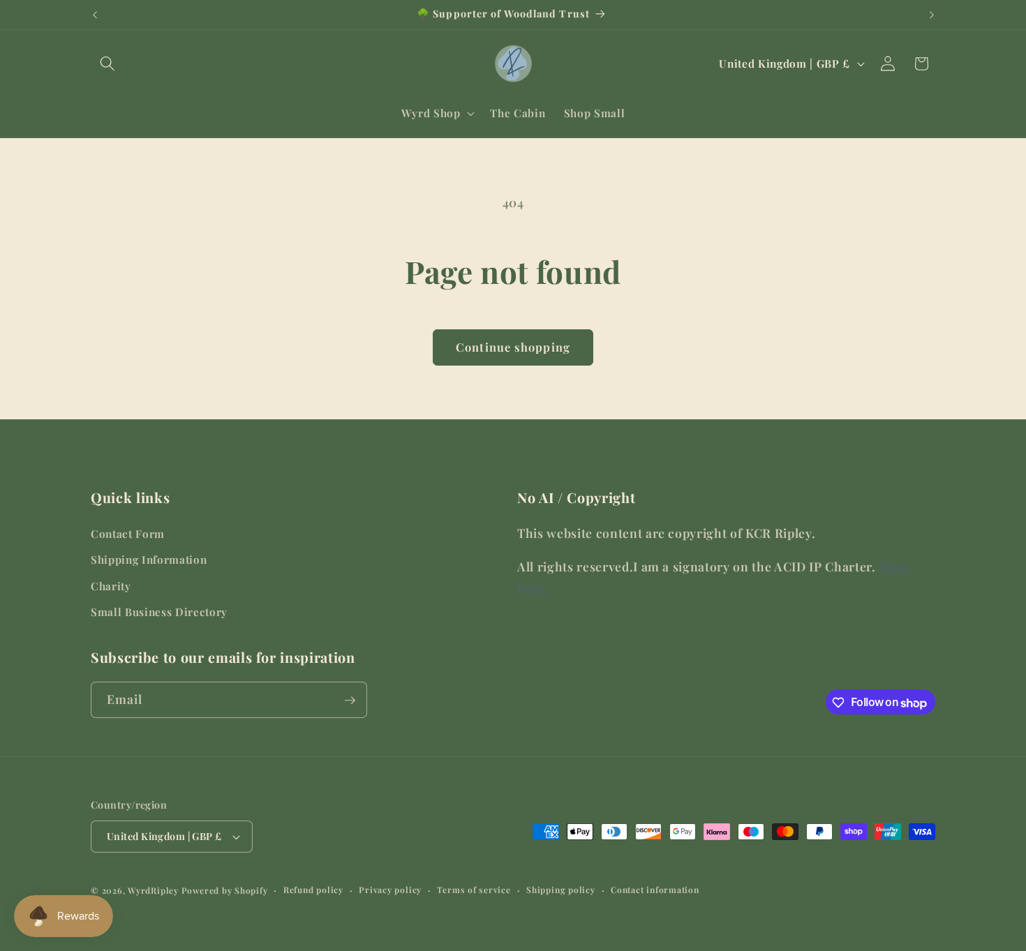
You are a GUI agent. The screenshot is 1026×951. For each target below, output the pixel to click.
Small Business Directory (159, 612)
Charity (111, 585)
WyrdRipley (153, 890)
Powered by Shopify (224, 890)
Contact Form (128, 533)
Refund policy (313, 889)
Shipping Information (149, 560)
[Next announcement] (931, 14)
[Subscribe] (349, 700)
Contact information (655, 889)
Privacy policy (390, 889)
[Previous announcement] (95, 14)
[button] (107, 63)
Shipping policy (560, 889)
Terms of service (473, 889)
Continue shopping (513, 346)
